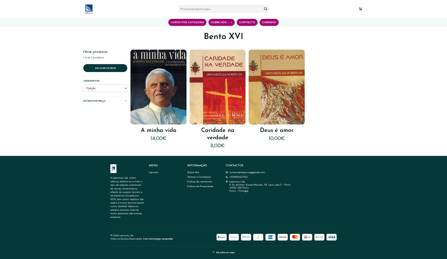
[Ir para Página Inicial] (89, 9)
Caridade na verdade (217, 134)
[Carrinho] (360, 9)
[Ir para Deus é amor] (277, 87)
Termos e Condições (199, 176)
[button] (187, 22)
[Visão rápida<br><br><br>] (181, 87)
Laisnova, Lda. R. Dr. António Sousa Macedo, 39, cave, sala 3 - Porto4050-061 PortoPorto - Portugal (260, 186)
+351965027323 (238, 176)
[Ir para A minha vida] (158, 87)
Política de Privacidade (200, 186)
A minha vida (158, 130)
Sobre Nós (193, 172)
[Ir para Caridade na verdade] (218, 87)
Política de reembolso (199, 181)
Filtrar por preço (94, 100)
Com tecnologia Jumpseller (158, 238)
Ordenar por (91, 81)
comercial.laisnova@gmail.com (247, 172)
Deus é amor (277, 130)
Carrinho (154, 172)
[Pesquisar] (266, 8)
